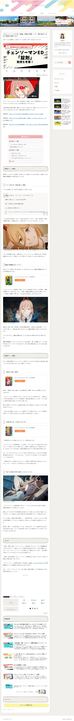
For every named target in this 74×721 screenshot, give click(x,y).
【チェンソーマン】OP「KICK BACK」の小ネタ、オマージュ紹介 (26, 114)
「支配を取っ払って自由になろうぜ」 (18, 155)
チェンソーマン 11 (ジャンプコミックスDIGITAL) (25, 427)
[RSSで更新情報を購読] (37, 608)
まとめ (12, 161)
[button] (44, 71)
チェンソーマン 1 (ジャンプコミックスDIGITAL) (25, 276)
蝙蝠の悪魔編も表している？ (16, 146)
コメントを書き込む (26, 705)
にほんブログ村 (65, 49)
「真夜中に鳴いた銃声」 (15, 153)
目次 (25, 136)
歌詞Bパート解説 (15, 150)
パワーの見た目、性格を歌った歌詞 (18, 144)
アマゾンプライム (38, 563)
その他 (57, 90)
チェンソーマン (17, 596)
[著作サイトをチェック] (30, 608)
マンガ (23, 596)
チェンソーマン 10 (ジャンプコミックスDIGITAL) (25, 377)
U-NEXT (30, 563)
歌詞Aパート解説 (15, 141)
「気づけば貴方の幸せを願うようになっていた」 (21, 158)
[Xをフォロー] (32, 608)
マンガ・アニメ (6, 596)
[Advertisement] (25, 584)
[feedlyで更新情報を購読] (35, 608)
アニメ (12, 596)
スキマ (62, 40)
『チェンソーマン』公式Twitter (30, 250)
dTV (26, 563)
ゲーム (57, 82)
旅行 (57, 86)
